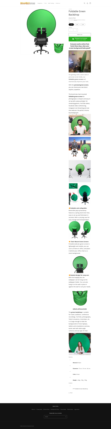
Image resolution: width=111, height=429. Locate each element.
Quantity (70, 27)
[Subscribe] (65, 416)
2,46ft (71, 24)
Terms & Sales (63, 409)
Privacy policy (39, 409)
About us (33, 409)
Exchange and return (55, 409)
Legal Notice (76, 409)
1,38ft (83, 24)
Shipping (75, 19)
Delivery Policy (46, 409)
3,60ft (77, 24)
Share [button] (71, 392)
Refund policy (70, 409)
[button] (40, 3)
